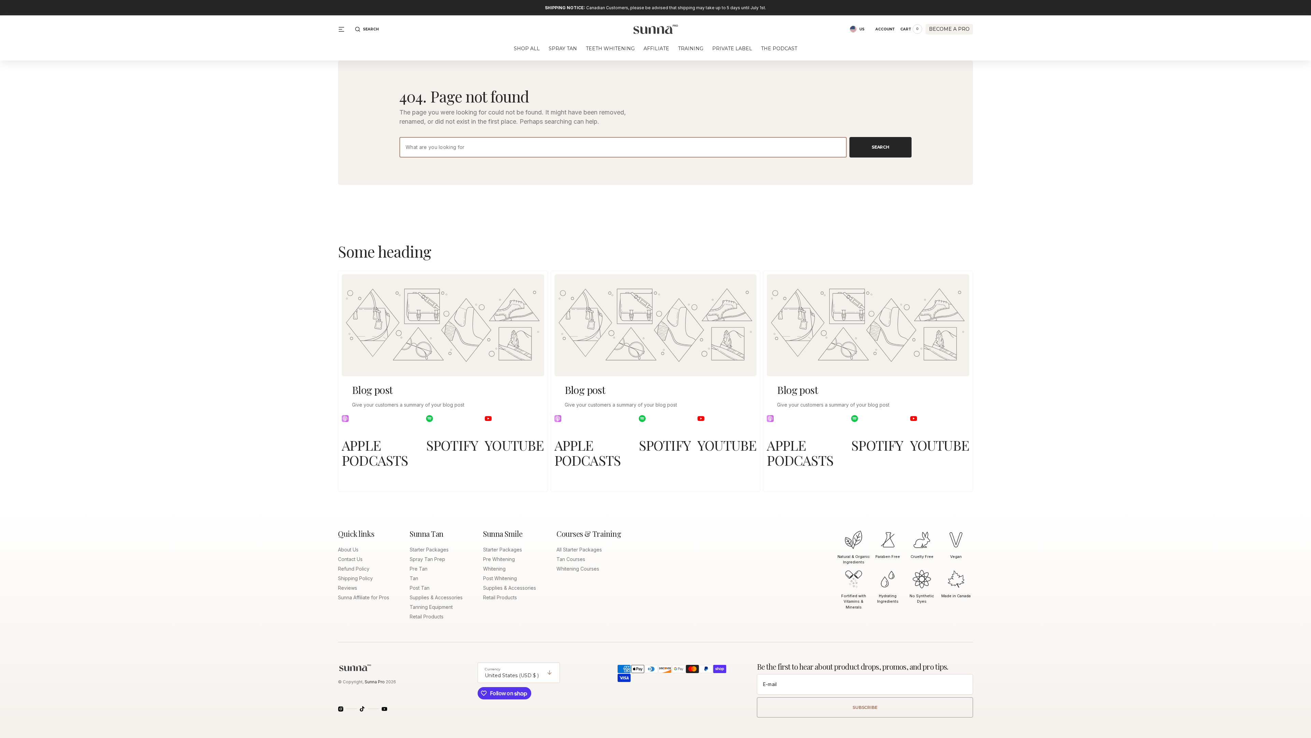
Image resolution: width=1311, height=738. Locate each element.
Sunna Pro (375, 681)
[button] (367, 29)
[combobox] (623, 147)
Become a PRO (949, 29)
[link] (443, 325)
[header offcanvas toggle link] (344, 29)
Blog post (372, 390)
